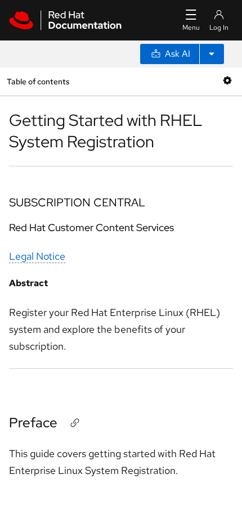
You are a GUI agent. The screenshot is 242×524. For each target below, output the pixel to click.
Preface (33, 422)
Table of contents (38, 81)
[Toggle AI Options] (211, 54)
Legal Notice (37, 256)
